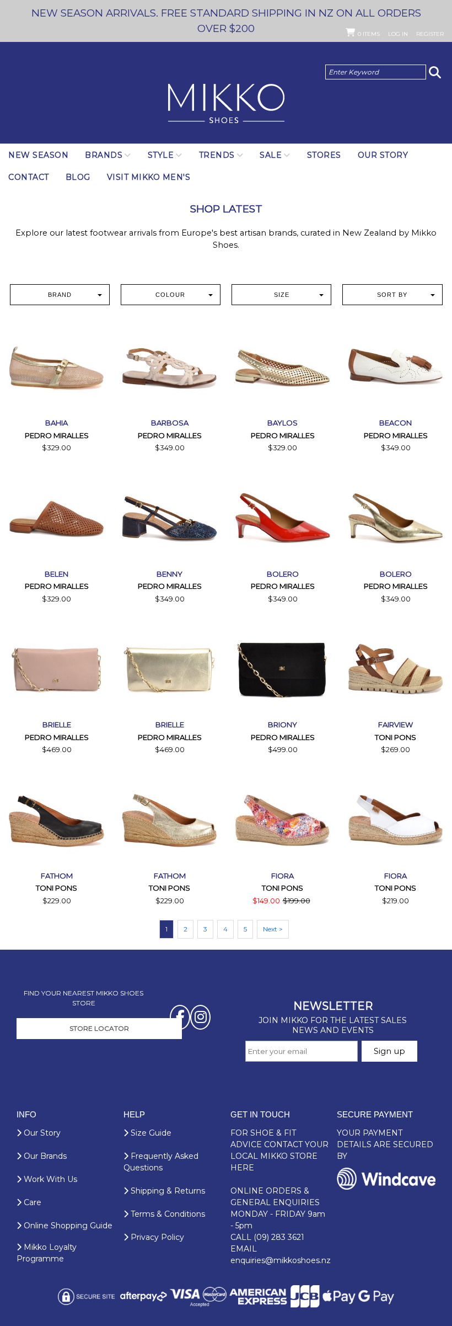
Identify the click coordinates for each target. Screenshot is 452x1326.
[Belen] (56, 518)
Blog (78, 177)
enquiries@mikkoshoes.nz (280, 1260)
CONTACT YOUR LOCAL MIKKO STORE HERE (279, 1156)
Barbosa (170, 422)
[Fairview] (395, 669)
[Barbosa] (169, 367)
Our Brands (44, 1156)
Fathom (57, 875)
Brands (103, 155)
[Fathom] (56, 820)
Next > (273, 929)
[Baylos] (282, 367)
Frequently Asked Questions (160, 1162)
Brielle (56, 724)
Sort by (392, 294)
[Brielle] (56, 669)
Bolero (283, 573)
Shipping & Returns (166, 1191)
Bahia (56, 422)
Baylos (282, 422)
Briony (282, 724)
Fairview (395, 724)
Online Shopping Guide (66, 1226)
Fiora (282, 875)
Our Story (383, 155)
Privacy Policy (156, 1237)
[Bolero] (282, 518)
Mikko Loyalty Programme (47, 1253)
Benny (169, 573)
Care (31, 1202)
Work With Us (49, 1179)
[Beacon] (395, 367)
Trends (217, 155)
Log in (398, 34)
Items (369, 34)
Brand (60, 294)
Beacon (395, 422)
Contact (28, 177)
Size (281, 294)
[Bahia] (56, 367)
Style (161, 155)
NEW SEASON (38, 155)
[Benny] (169, 518)
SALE (271, 155)
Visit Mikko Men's (149, 177)
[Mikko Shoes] (226, 104)
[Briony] (282, 669)
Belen (56, 573)
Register (430, 34)
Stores (324, 155)
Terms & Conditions (166, 1214)
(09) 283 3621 (279, 1237)
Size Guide (149, 1133)
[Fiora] (282, 820)
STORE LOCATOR (99, 1028)
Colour (170, 294)
